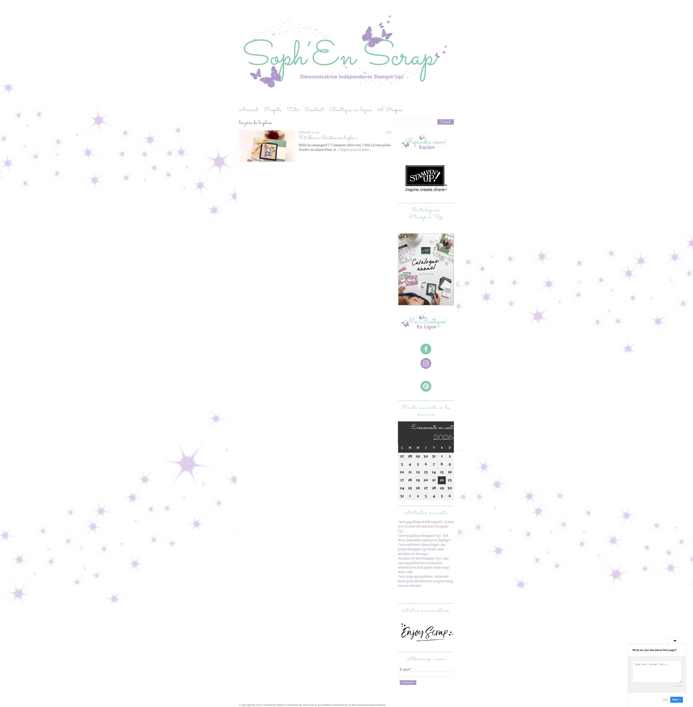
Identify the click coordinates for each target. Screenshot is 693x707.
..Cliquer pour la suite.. (354, 150)
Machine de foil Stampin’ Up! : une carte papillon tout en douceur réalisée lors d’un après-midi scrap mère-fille (423, 565)
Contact (314, 110)
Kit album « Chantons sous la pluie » (328, 137)
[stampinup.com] (426, 303)
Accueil (248, 110)
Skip (665, 699)
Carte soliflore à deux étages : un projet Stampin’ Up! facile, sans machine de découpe (421, 549)
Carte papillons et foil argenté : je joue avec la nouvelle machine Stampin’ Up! (426, 526)
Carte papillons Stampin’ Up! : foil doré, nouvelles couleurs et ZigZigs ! (424, 538)
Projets (273, 110)
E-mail (406, 670)
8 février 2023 (309, 132)
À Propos (390, 110)
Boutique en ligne (350, 110)
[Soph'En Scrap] (346, 53)
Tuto (293, 110)
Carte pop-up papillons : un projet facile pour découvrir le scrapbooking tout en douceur (425, 581)
